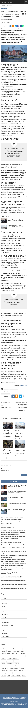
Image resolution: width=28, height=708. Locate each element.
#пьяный (9, 673)
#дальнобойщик (5, 656)
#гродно (23, 653)
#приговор (4, 673)
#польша (21, 670)
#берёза (9, 651)
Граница (5, 603)
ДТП (4, 606)
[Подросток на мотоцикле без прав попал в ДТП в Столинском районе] (8, 444)
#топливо (13, 675)
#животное (16, 656)
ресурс (13, 588)
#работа (14, 673)
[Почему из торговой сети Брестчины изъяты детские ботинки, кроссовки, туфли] (4, 487)
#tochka (3, 648)
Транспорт (4, 8)
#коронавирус (4, 660)
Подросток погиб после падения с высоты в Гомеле (14, 544)
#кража (10, 660)
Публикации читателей (8, 625)
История (5, 611)
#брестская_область (6, 653)
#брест (22, 651)
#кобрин (9, 658)
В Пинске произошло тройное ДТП (16, 497)
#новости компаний (14, 668)
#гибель (17, 653)
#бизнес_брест (16, 651)
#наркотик (17, 665)
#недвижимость (5, 668)
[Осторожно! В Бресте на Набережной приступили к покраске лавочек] (4, 505)
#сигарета (4, 675)
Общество (5, 614)
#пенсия (22, 668)
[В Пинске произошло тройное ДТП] (4, 499)
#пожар (15, 670)
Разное (4, 628)
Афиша (4, 598)
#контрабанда (16, 658)
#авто (8, 648)
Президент (5, 619)
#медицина (21, 660)
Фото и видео (6, 636)
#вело (13, 653)
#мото (17, 663)
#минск (3, 663)
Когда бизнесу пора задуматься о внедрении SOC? (13, 530)
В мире (4, 600)
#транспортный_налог (14, 388)
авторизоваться (5, 470)
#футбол (19, 675)
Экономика (5, 638)
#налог (12, 665)
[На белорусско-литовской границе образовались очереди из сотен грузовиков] (20, 444)
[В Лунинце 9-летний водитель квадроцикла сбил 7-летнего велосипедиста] (4, 220)
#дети (11, 656)
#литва (15, 660)
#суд (9, 675)
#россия (20, 673)
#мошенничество (5, 665)
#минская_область (10, 663)
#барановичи (19, 648)
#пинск (3, 670)
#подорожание (9, 670)
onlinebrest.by (23, 385)
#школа (23, 675)
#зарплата (23, 656)
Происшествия (6, 622)
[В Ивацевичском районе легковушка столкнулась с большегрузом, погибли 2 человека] (4, 493)
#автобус (13, 648)
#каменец (4, 658)
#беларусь (6, 388)
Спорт (4, 630)
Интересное (5, 609)
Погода (4, 617)
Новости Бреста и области (7, 2)
